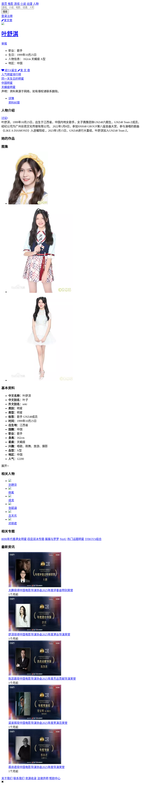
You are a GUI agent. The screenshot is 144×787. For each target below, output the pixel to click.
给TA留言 (11, 70)
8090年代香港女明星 (14, 539)
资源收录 (31, 778)
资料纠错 (14, 102)
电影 (10, 3)
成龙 (11, 500)
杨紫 (11, 492)
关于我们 (7, 778)
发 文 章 (25, 70)
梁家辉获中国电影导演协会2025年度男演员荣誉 (37, 722)
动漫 (29, 3)
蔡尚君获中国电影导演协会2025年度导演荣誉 (36, 767)
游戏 (17, 3)
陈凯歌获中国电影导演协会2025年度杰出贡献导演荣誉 (42, 678)
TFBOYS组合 (93, 539)
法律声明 (42, 778)
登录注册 (7, 16)
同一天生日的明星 (12, 78)
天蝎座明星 (8, 87)
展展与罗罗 (52, 539)
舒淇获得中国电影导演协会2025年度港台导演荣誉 (39, 634)
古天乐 (12, 515)
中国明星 (7, 82)
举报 (4, 43)
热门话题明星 (75, 539)
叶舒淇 (9, 34)
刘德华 (12, 484)
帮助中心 (54, 778)
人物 (36, 3)
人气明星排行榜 (11, 74)
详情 (11, 98)
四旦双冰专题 (35, 539)
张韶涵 (12, 507)
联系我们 (19, 778)
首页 (4, 3)
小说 (23, 3)
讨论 (4, 117)
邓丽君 (12, 523)
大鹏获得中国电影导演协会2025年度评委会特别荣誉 (40, 590)
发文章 (8, 20)
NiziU (63, 539)
